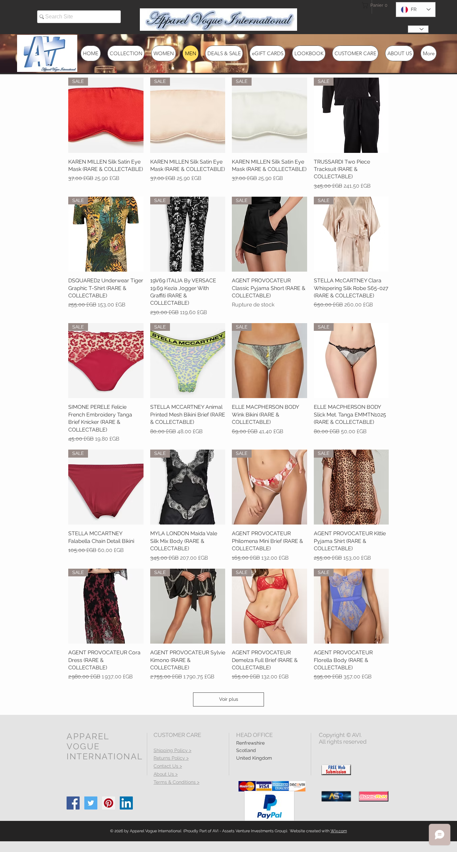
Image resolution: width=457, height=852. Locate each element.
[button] (374, 5)
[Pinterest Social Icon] (108, 803)
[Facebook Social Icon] (73, 803)
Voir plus (228, 699)
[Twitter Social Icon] (90, 803)
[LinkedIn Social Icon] (126, 803)
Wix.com (339, 831)
